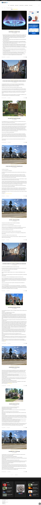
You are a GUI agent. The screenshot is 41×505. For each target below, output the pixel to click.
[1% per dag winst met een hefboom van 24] (30, 495)
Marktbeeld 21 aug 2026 (9, 494)
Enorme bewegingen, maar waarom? (9, 491)
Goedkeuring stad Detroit (14, 367)
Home (8, 5)
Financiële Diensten (21, 5)
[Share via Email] (26, 142)
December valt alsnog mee (14, 451)
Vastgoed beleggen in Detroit (14, 307)
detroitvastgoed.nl (10, 383)
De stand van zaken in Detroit (14, 118)
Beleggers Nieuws (12, 5)
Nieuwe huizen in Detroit (14, 404)
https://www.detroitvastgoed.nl (8, 193)
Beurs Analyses (16, 5)
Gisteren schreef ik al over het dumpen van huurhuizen (14, 263)
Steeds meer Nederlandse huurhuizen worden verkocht (14, 81)
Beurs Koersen (30, 5)
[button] (40, 504)
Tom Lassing (15, 119)
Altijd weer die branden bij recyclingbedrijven (9, 488)
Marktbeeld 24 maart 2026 (14, 31)
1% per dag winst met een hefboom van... (35, 494)
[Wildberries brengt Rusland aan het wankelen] (30, 488)
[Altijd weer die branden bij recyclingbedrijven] (5, 488)
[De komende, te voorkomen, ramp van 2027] (30, 491)
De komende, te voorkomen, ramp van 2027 (35, 491)
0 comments (9, 142)
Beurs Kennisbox (26, 5)
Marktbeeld (8, 484)
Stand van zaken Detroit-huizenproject (14, 166)
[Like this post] (23, 142)
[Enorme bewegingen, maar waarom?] (5, 491)
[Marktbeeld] (5, 485)
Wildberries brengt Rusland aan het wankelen (35, 488)
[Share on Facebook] (24, 142)
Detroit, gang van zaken (14, 220)
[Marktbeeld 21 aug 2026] (5, 495)
